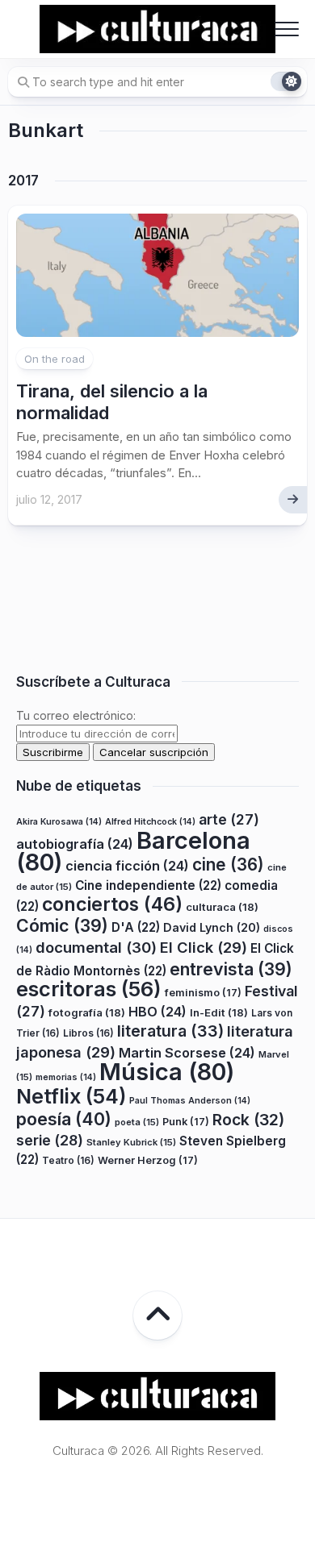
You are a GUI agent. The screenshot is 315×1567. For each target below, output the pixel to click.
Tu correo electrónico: (76, 715)
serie (49, 1140)
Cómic (62, 925)
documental (96, 947)
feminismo (203, 993)
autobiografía (74, 844)
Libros (88, 1033)
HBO (157, 1012)
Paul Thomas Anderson (189, 1100)
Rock (248, 1119)
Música (166, 1072)
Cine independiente (148, 885)
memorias (66, 1077)
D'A (135, 927)
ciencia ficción (127, 866)
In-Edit (219, 1012)
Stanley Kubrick (131, 1142)
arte (229, 819)
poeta (137, 1122)
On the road (54, 358)
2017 (23, 180)
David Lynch (211, 927)
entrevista (231, 968)
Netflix (71, 1096)
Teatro (68, 1160)
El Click (203, 947)
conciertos (112, 904)
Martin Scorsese (187, 1053)
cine (228, 864)
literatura (170, 1031)
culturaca (222, 906)
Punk (185, 1122)
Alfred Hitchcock (150, 822)
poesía (63, 1118)
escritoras (89, 988)
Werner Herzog (148, 1160)
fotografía (86, 1012)
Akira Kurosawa (59, 822)
